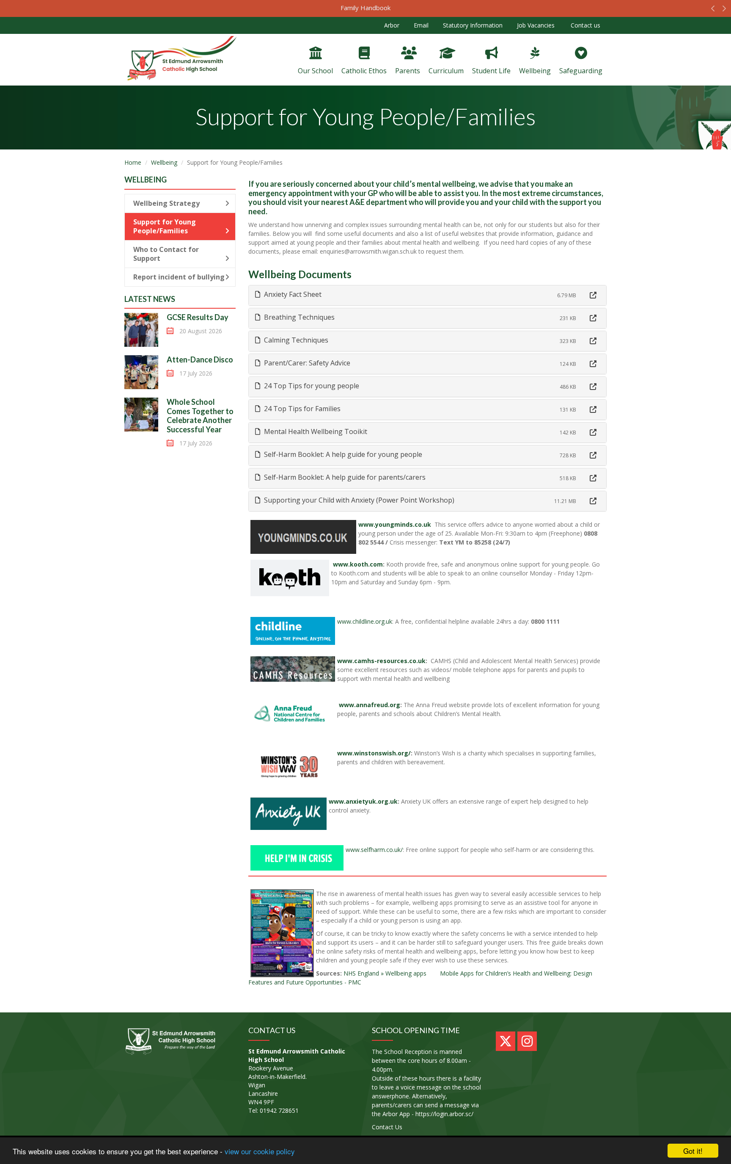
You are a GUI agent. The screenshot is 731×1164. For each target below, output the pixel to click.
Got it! (693, 1150)
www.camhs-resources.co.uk (381, 661)
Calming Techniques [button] (295, 340)
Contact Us (387, 1127)
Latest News (149, 299)
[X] (505, 1041)
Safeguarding (580, 70)
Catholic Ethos (364, 70)
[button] (713, 10)
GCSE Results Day (198, 317)
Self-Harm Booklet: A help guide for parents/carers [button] (344, 477)
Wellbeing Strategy (166, 203)
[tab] (428, 295)
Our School (315, 70)
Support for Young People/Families (164, 226)
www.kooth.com (357, 564)
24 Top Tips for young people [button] (310, 385)
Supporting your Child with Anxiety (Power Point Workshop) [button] (358, 500)
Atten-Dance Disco (200, 359)
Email (421, 25)
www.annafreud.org (368, 705)
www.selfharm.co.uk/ (374, 850)
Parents (407, 70)
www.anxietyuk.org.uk (363, 801)
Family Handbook (365, 7)
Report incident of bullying (179, 277)
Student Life (491, 70)
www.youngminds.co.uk (394, 524)
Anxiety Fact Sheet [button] (292, 294)
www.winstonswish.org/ (374, 753)
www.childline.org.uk (364, 621)
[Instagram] (527, 1041)
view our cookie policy (260, 1151)
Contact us (584, 25)
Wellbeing (535, 70)
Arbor (391, 25)
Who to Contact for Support (166, 254)
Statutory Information (473, 25)
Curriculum (446, 70)
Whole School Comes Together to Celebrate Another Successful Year (200, 415)
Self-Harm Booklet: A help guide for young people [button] (342, 454)
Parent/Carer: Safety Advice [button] (306, 363)
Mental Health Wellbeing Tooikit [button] (314, 431)
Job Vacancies (536, 25)
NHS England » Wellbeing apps (385, 973)
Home (132, 162)
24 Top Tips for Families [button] (301, 408)
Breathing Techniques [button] (298, 317)
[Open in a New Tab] (593, 295)
